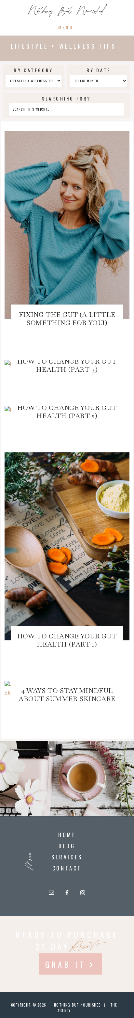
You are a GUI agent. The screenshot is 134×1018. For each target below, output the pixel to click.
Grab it (65, 964)
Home (67, 835)
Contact (67, 868)
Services (66, 857)
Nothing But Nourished (66, 12)
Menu (66, 27)
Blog (67, 846)
